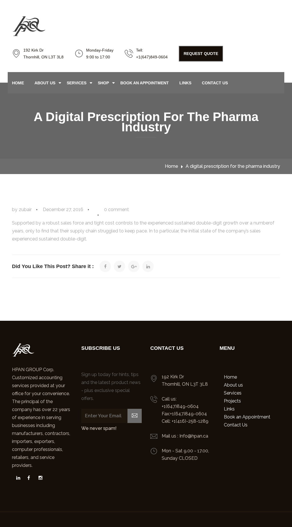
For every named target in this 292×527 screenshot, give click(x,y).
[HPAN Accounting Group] (16, 477)
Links (229, 409)
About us (45, 83)
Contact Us (215, 83)
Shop (103, 83)
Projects (232, 401)
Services (76, 83)
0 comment (116, 209)
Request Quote (201, 53)
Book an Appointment (144, 83)
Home (18, 83)
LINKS (185, 83)
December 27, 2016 (63, 209)
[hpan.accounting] (38, 477)
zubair (25, 209)
